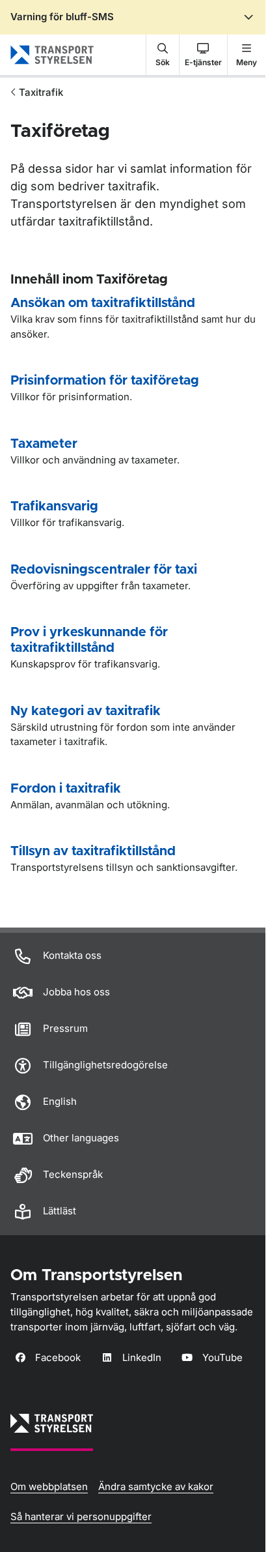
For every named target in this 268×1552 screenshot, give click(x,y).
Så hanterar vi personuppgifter (81, 1516)
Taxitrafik (41, 92)
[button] (162, 55)
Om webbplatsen (49, 1486)
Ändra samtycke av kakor (155, 1486)
